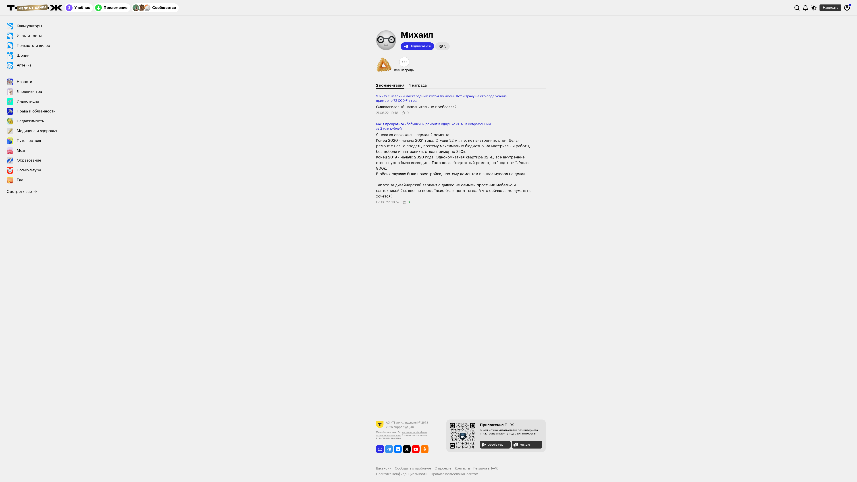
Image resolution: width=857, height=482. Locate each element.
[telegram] (389, 449)
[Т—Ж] (34, 8)
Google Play (495, 444)
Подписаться (420, 46)
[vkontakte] (398, 449)
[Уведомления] (805, 7)
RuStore (525, 444)
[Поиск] (797, 7)
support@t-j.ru (404, 427)
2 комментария (390, 85)
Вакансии (383, 468)
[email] (380, 449)
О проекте (443, 468)
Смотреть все (19, 191)
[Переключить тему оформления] (814, 7)
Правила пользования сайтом (454, 474)
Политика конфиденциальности (401, 474)
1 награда (418, 85)
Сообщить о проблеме (413, 468)
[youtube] (416, 449)
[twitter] (407, 449)
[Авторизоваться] (847, 7)
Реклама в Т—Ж (485, 468)
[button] (442, 46)
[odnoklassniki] (424, 449)
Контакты (462, 468)
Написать (830, 7)
